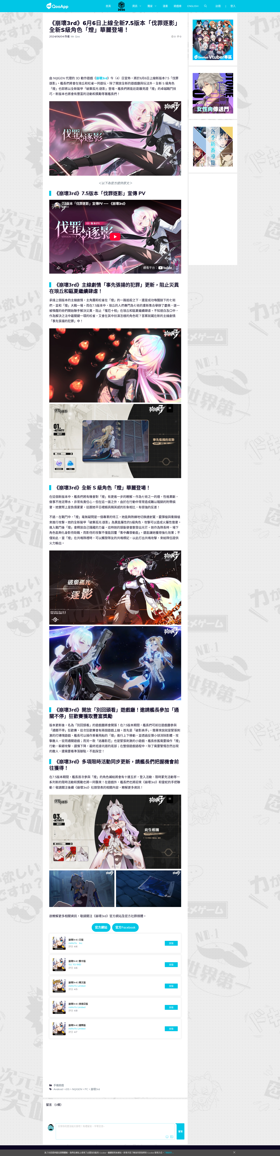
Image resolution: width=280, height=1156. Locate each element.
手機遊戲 (58, 1085)
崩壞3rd (101, 78)
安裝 (171, 943)
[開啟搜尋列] (205, 6)
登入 (233, 6)
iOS (67, 1089)
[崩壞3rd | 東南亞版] (115, 1007)
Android (58, 1089)
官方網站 (101, 927)
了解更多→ (169, 1152)
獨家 (150, 6)
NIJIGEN (77, 1089)
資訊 (134, 6)
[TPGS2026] (121, 6)
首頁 (108, 6)
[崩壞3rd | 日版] (115, 943)
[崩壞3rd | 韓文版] (115, 986)
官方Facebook (125, 927)
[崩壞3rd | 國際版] (115, 1028)
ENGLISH (192, 6)
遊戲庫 (177, 6)
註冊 (218, 6)
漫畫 (165, 6)
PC (86, 1089)
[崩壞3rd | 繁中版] (115, 964)
